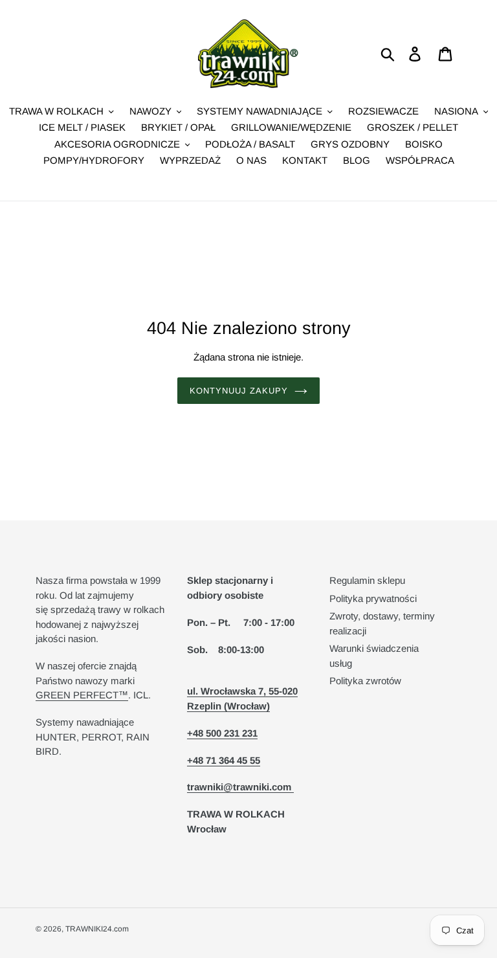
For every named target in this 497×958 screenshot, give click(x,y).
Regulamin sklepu (367, 580)
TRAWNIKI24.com (97, 928)
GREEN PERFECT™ (82, 694)
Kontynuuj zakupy (239, 390)
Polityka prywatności (373, 598)
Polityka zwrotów (365, 680)
